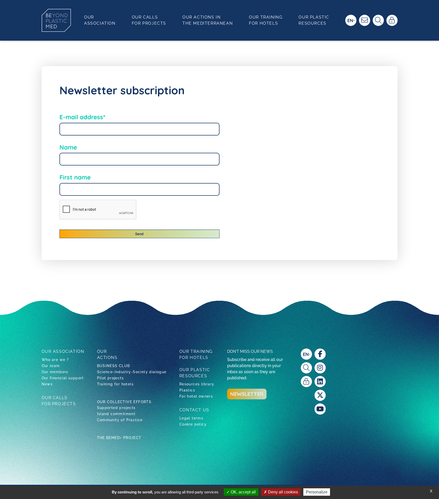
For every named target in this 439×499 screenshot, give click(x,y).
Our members (55, 372)
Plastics (187, 390)
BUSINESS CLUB (113, 366)
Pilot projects (110, 378)
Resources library (196, 384)
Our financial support (63, 378)
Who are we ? (55, 360)
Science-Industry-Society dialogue (132, 372)
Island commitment (116, 414)
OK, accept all (243, 492)
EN (350, 20)
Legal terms (191, 418)
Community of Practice (120, 420)
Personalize (316, 492)
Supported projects (116, 408)
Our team (51, 366)
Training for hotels (115, 384)
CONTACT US (194, 409)
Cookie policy (193, 424)
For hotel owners (196, 396)
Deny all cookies (282, 492)
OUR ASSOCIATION (63, 351)
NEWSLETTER (246, 394)
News (47, 384)
